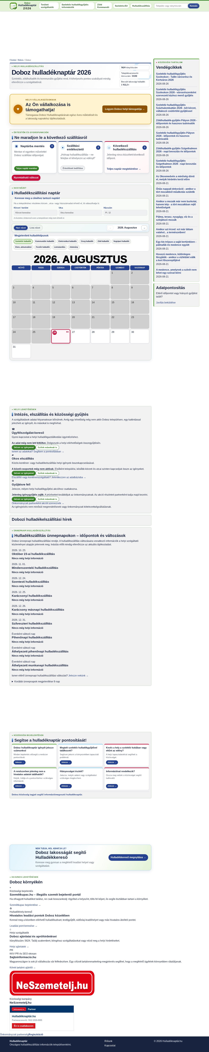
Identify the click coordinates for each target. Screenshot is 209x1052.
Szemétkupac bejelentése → (25, 905)
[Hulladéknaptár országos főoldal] (13, 5)
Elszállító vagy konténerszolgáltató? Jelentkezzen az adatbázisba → (49, 477)
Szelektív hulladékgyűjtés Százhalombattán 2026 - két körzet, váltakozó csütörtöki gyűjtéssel (176, 108)
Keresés (193, 6)
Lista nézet (35, 228)
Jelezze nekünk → (78, 675)
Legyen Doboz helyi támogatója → (125, 109)
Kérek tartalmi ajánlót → (23, 967)
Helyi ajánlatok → (19, 946)
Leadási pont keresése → (23, 926)
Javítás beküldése (166, 302)
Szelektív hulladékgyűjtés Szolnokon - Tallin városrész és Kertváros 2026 (174, 76)
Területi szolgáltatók (47, 5)
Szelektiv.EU (121, 6)
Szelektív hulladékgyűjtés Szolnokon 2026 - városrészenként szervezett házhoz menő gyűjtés (176, 92)
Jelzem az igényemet (24, 447)
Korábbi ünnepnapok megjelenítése (37, 681)
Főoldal (13, 60)
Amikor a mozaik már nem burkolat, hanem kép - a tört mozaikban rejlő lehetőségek (176, 204)
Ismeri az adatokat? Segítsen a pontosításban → (38, 451)
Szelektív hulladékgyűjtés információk (75, 5)
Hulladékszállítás (141, 6)
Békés (21, 60)
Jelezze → (19, 762)
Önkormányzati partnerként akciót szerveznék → (38, 503)
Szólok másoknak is (47, 447)
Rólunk (108, 1041)
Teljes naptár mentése (26, 168)
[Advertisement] (104, 34)
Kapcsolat (109, 1045)
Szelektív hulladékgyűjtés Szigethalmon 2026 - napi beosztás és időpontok (176, 163)
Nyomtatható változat (26, 177)
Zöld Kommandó (103, 5)
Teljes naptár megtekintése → (124, 169)
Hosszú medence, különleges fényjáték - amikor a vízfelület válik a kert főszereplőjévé (175, 257)
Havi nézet (21, 228)
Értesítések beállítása (73, 168)
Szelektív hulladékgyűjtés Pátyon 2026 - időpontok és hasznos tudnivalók (175, 136)
